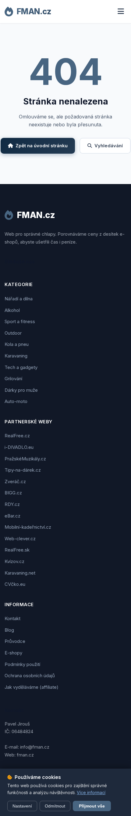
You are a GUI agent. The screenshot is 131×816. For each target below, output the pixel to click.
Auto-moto (16, 401)
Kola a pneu (17, 344)
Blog (9, 630)
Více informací (91, 792)
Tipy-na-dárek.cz (23, 470)
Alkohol (12, 310)
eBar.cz (12, 516)
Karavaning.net (20, 573)
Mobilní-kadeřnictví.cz (28, 527)
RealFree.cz (17, 436)
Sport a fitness (20, 321)
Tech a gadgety (21, 367)
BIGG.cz (13, 493)
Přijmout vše (92, 806)
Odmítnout (55, 806)
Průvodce (15, 641)
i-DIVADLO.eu (19, 447)
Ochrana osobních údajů (30, 675)
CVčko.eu (15, 584)
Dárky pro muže (21, 390)
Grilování (13, 378)
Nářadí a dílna (19, 299)
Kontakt (12, 618)
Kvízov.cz (14, 561)
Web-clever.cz (20, 538)
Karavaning (16, 356)
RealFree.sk (17, 550)
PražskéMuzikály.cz (25, 459)
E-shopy (13, 653)
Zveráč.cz (15, 481)
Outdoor (13, 333)
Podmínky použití (22, 664)
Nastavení (22, 806)
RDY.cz (12, 504)
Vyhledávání (108, 146)
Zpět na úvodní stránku (42, 146)
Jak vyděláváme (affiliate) (31, 687)
